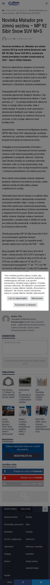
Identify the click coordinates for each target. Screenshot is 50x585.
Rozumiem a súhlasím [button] (25, 305)
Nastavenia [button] (37, 298)
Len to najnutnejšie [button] (17, 298)
